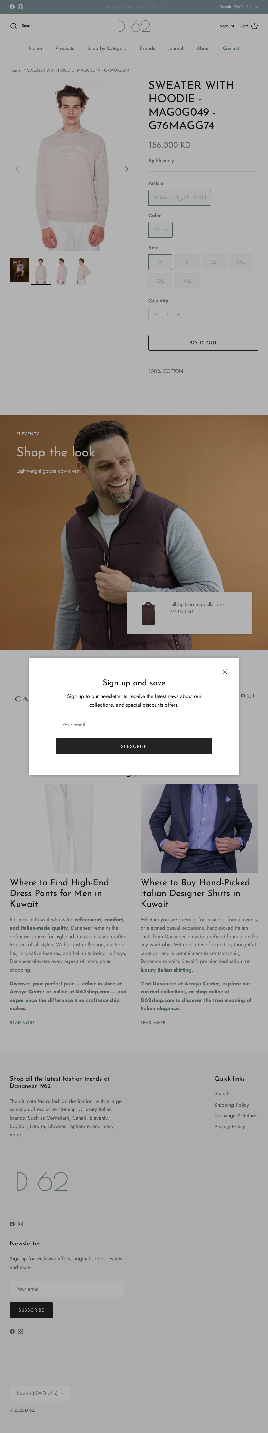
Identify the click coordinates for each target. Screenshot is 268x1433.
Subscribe (134, 746)
